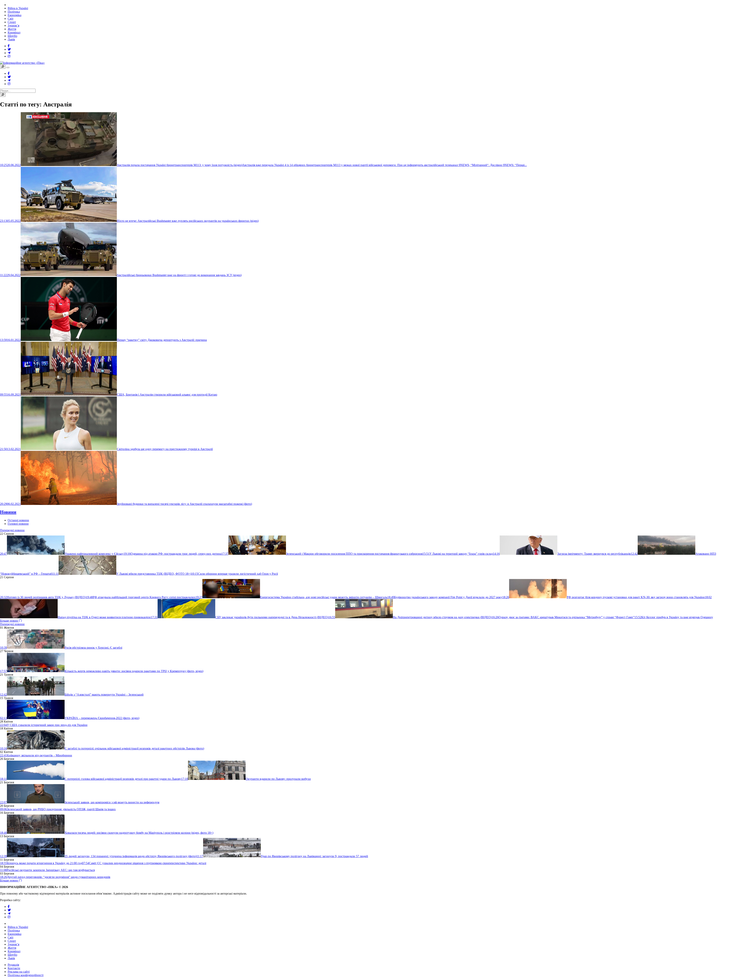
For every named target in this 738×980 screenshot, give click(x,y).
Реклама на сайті (19, 971)
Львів (11, 39)
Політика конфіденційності (25, 975)
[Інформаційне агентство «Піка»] (22, 62)
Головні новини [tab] (18, 523)
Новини (8, 512)
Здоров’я (13, 25)
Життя (12, 29)
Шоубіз (12, 36)
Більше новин (9, 620)
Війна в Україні (18, 8)
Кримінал (14, 32)
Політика (14, 11)
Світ (10, 18)
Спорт (12, 22)
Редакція (13, 964)
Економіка (14, 15)
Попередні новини (12, 530)
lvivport (27, 900)
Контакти (14, 968)
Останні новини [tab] (18, 520)
